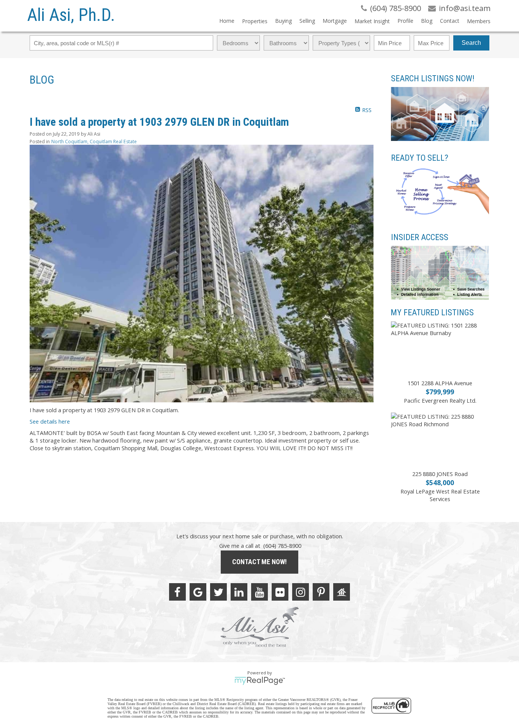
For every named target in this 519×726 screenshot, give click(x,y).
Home (226, 20)
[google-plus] (198, 592)
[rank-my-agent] (341, 592)
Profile (405, 20)
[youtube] (259, 592)
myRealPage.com (259, 680)
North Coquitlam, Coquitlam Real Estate (94, 141)
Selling (307, 20)
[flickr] (280, 592)
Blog (426, 20)
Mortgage (335, 20)
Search (471, 43)
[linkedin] (239, 592)
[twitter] (218, 592)
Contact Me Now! (259, 562)
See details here (50, 421)
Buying (283, 20)
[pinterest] (321, 592)
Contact (449, 20)
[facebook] (177, 592)
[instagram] (300, 592)
